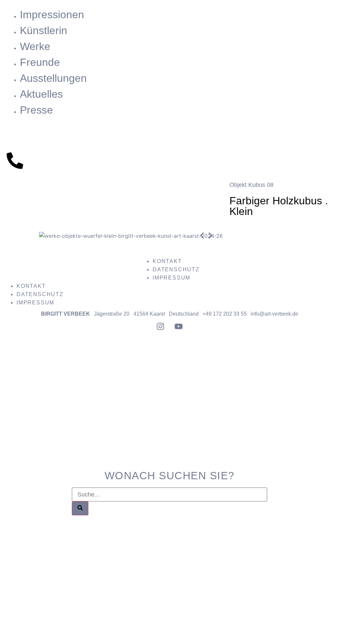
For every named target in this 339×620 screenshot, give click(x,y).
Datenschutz (176, 269)
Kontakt (167, 261)
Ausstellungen (53, 78)
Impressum (171, 278)
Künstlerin (43, 30)
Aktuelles (41, 94)
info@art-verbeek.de (274, 314)
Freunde (40, 62)
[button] (202, 236)
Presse (36, 110)
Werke (35, 46)
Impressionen (52, 15)
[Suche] (80, 508)
